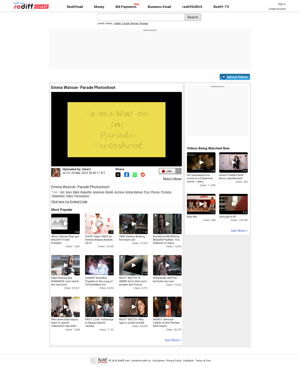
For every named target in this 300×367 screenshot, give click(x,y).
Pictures (166, 191)
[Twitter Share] (118, 174)
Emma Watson (134, 191)
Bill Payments (126, 7)
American (98, 191)
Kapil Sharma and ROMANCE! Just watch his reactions (65, 281)
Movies (135, 23)
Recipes (144, 23)
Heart (86, 169)
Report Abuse (172, 178)
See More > (173, 340)
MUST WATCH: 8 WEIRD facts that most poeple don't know (133, 281)
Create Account (277, 9)
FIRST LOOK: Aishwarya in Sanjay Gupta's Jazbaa (99, 322)
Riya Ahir (192, 216)
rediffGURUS (192, 7)
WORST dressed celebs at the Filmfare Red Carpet (166, 322)
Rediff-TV (221, 7)
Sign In (282, 4)
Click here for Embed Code (69, 201)
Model (109, 191)
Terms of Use (202, 360)
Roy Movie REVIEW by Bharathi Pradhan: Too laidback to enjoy (166, 239)
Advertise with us (141, 360)
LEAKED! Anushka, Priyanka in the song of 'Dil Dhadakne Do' (99, 281)
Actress (119, 191)
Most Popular (61, 210)
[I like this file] (167, 171)
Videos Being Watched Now (208, 148)
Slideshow (58, 195)
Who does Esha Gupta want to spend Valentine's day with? (64, 322)
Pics (147, 191)
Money (99, 7)
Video (69, 195)
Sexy (69, 191)
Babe (76, 191)
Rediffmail (75, 7)
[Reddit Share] (143, 174)
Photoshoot (81, 195)
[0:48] (59, 223)
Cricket (126, 23)
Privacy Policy (173, 360)
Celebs (117, 23)
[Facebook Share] (127, 174)
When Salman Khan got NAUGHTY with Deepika (65, 239)
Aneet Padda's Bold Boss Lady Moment (231, 176)
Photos (155, 191)
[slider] (112, 163)
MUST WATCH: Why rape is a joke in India (131, 321)
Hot (62, 191)
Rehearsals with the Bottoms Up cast (165, 279)
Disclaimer (158, 360)
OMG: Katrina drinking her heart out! (132, 238)
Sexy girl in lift (227, 216)
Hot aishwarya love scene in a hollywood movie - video (199, 178)
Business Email (159, 7)
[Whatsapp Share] (135, 174)
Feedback (188, 360)
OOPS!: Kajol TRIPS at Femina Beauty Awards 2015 (99, 239)
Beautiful (86, 191)
